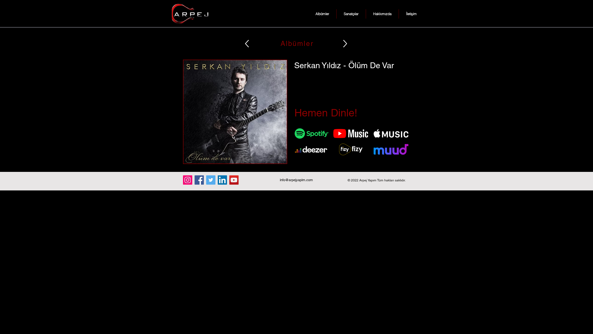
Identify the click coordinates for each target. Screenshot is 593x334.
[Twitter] (210, 180)
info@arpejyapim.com (296, 180)
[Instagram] (187, 180)
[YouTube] (234, 180)
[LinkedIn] (222, 180)
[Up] (247, 43)
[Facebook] (199, 180)
